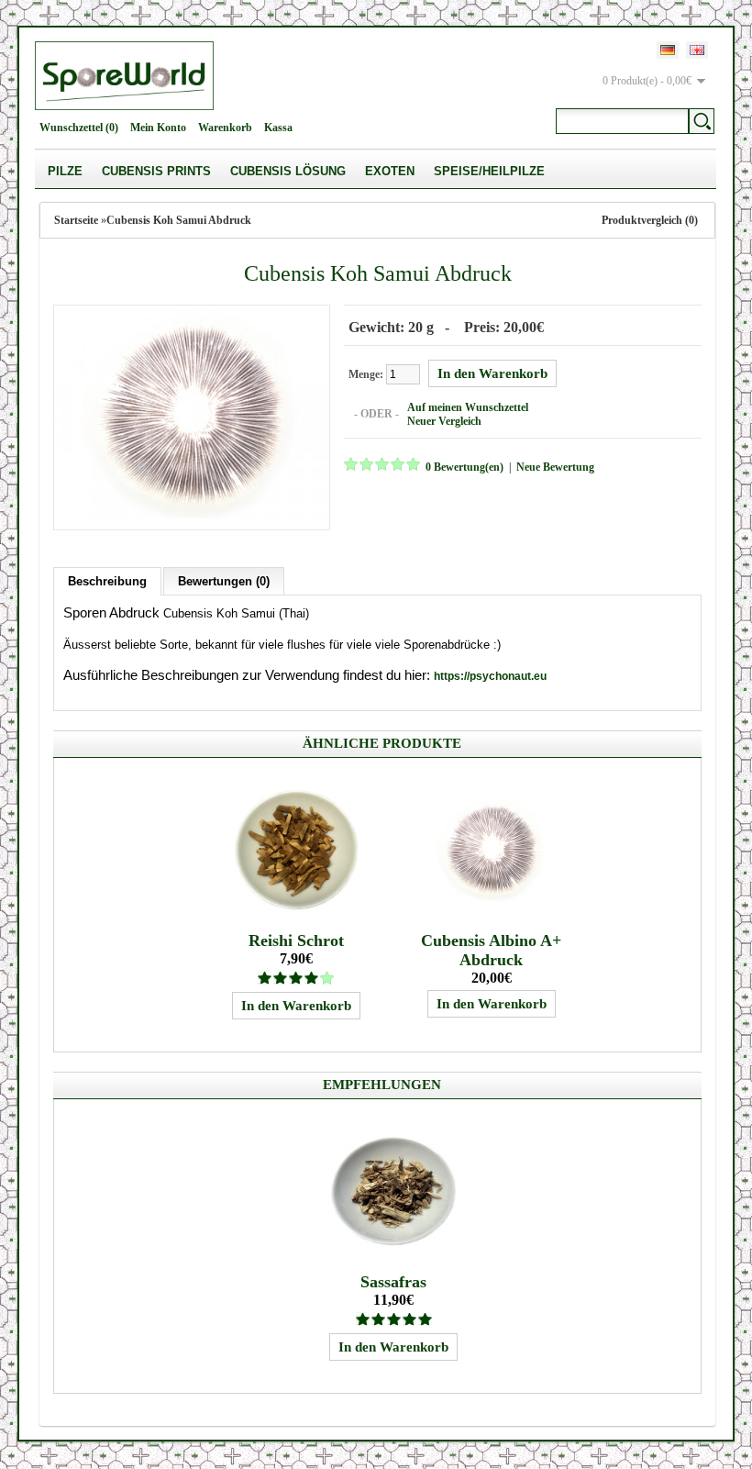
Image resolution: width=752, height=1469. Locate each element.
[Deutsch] (668, 50)
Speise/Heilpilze (489, 171)
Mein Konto (158, 127)
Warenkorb (225, 127)
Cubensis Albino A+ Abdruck (491, 950)
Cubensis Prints (156, 171)
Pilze (65, 171)
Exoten (390, 171)
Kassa (278, 127)
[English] (697, 50)
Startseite (76, 220)
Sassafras (393, 1282)
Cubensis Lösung (288, 171)
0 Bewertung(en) (464, 467)
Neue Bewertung (555, 467)
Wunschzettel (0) (78, 127)
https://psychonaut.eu (490, 676)
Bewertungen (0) (224, 581)
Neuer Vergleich (444, 421)
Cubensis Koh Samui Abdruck (178, 220)
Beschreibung (107, 581)
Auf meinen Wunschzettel (467, 407)
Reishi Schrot (296, 940)
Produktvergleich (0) (650, 220)
